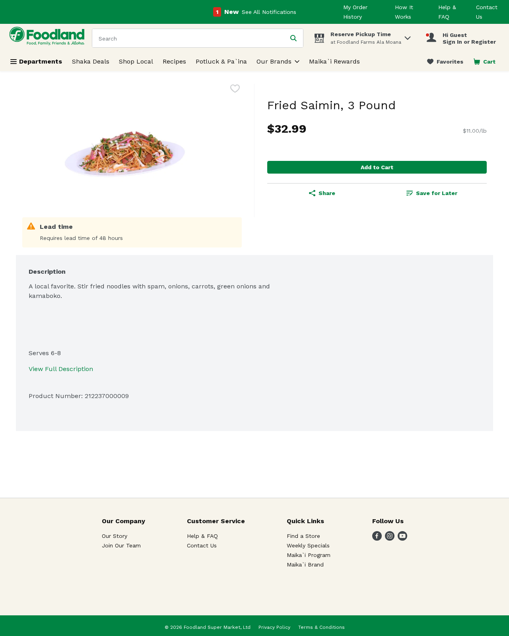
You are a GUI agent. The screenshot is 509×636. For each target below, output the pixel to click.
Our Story (114, 536)
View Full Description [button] (61, 369)
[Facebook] (377, 538)
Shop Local (136, 61)
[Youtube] (402, 538)
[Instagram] (389, 538)
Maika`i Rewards (334, 61)
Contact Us (202, 545)
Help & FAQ (202, 536)
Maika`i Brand (305, 564)
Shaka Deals (90, 61)
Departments (40, 61)
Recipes (174, 61)
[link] (445, 61)
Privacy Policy (274, 627)
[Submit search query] (293, 38)
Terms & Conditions (321, 627)
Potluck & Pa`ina (221, 61)
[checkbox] (235, 90)
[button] (407, 36)
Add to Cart (377, 167)
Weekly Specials (308, 545)
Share (327, 193)
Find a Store (303, 536)
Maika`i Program (308, 555)
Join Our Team (121, 545)
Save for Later (436, 193)
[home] (48, 38)
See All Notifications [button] (269, 12)
